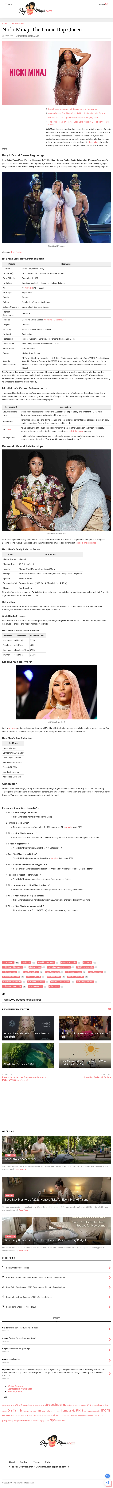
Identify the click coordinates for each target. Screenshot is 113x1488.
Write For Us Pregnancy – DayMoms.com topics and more (39, 1466)
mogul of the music (74, 431)
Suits (47, 1421)
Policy (48, 1462)
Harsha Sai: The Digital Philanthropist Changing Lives (73, 117)
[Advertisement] (23, 125)
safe (30, 1420)
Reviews (9, 1195)
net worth (12, 728)
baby (18, 1405)
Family (17, 1410)
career (83, 1405)
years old (29, 288)
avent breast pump (8, 1405)
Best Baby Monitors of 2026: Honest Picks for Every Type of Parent (46, 1199)
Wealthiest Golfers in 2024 (19, 1064)
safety (35, 1421)
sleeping (41, 1421)
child (89, 1405)
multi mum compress (43, 1416)
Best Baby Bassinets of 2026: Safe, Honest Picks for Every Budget (45, 1240)
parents (98, 1415)
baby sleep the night (39, 1405)
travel (58, 1420)
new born (66, 1416)
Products (10, 1155)
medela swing (95, 1411)
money (13, 1416)
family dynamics (29, 1411)
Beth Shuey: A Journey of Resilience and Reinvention (73, 109)
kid (73, 1410)
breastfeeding (55, 1404)
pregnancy (7, 1420)
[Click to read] (28, 1028)
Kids (79, 1410)
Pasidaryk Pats (15, 1391)
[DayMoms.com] (33, 16)
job (70, 1411)
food (39, 1411)
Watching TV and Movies (55, 320)
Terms (36, 1462)
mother (21, 1415)
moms (6, 1415)
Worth (9, 429)
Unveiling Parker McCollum (97, 1077)
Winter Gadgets (15, 1386)
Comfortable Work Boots (20, 1389)
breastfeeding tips (71, 1405)
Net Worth (57, 1415)
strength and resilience (86, 543)
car (78, 1405)
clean (94, 1405)
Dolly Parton (16, 252)
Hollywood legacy (53, 1411)
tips (53, 1420)
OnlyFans (73, 1416)
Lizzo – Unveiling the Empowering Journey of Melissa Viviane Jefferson (24, 1078)
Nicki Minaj (93, 142)
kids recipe (87, 1411)
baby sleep (27, 1405)
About (12, 1462)
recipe (17, 1420)
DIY (10, 1410)
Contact (24, 1462)
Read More (21, 1169)
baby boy (54, 858)
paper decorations (85, 1416)
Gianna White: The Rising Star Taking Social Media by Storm (76, 113)
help (43, 1411)
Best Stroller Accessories (21, 1159)
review (24, 1420)
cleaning (100, 1405)
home (64, 1410)
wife (63, 1421)
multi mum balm (30, 1416)
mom (105, 1410)
